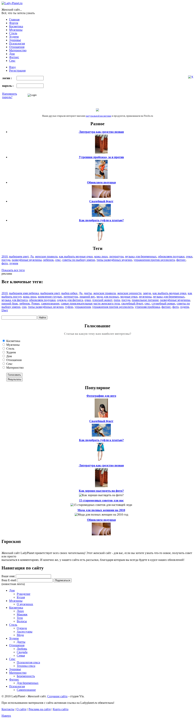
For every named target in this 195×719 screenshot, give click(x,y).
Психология (17, 43)
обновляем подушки (171, 256)
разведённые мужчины (27, 259)
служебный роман (163, 303)
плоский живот (102, 300)
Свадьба (22, 652)
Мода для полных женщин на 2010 (101, 510)
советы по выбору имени (78, 259)
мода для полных (108, 296)
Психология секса (28, 662)
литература (116, 256)
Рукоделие (23, 593)
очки (189, 256)
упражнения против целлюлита (154, 259)
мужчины (145, 296)
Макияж (22, 614)
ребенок (48, 259)
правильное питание (145, 300)
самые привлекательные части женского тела (90, 303)
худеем (13, 263)
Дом (12, 53)
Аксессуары (24, 631)
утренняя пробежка (147, 306)
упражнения (83, 306)
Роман (35, 303)
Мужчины (15, 29)
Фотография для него (101, 395)
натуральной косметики (98, 115)
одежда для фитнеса (70, 300)
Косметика (16, 26)
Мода (20, 635)
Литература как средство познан (101, 131)
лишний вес (87, 296)
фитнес (181, 259)
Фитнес (14, 57)
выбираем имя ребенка (24, 293)
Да (32, 256)
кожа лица (101, 256)
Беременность (26, 676)
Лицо (20, 611)
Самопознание (26, 689)
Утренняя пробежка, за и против (101, 157)
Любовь (22, 648)
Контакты (8, 709)
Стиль (13, 33)
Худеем (14, 36)
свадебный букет (132, 303)
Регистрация (17, 70)
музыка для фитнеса (15, 300)
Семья (21, 655)
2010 (5, 256)
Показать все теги (13, 270)
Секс (12, 60)
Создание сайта (57, 696)
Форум (13, 23)
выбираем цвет (19, 256)
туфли (69, 306)
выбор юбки (69, 293)
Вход (12, 67)
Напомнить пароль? (9, 95)
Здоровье (15, 40)
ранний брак (10, 303)
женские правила (46, 256)
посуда (6, 259)
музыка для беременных (141, 256)
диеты (88, 293)
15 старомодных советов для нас (101, 500)
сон (24, 306)
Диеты (21, 641)
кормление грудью (50, 296)
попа (117, 300)
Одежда (22, 628)
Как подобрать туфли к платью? (101, 220)
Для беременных (27, 683)
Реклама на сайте (40, 709)
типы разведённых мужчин (114, 259)
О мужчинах (25, 604)
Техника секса (26, 665)
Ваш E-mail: (9, 580)
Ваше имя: (8, 576)
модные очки (128, 296)
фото (5, 263)
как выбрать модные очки (76, 256)
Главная (14, 19)
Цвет (5, 310)
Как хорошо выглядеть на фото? (101, 490)
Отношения (16, 47)
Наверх (6, 715)
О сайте (21, 709)
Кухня (21, 597)
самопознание (50, 303)
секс (58, 259)
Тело (20, 617)
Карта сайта (60, 709)
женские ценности (129, 293)
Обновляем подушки (101, 182)
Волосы (22, 621)
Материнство (17, 50)
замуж (147, 293)
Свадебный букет (101, 201)
